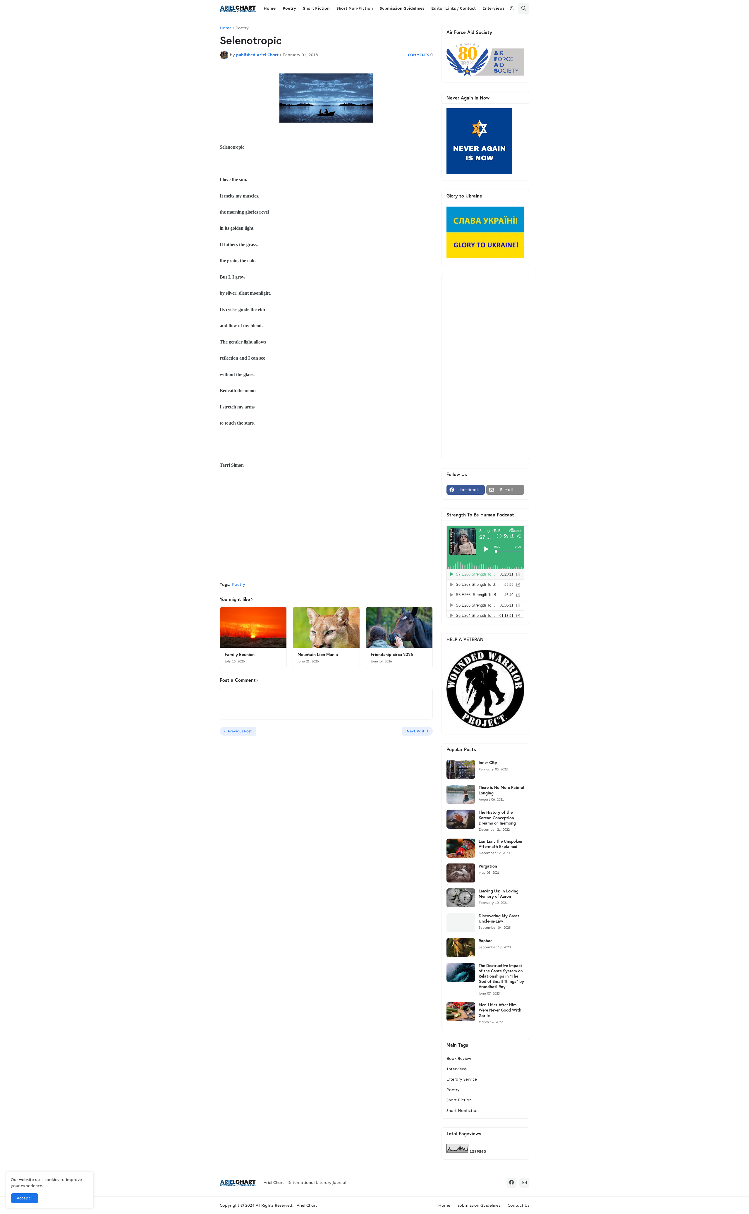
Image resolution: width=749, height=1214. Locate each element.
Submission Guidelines (479, 1205)
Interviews (456, 1069)
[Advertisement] (326, 533)
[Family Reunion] (253, 627)
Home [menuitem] (270, 8)
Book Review (458, 1058)
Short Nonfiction (462, 1110)
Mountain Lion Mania (318, 654)
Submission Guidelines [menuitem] (402, 8)
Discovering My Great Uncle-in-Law (499, 918)
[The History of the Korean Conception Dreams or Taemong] (460, 819)
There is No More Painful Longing (501, 790)
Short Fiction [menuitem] (316, 8)
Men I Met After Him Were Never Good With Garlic (500, 1010)
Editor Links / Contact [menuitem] (453, 8)
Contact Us (518, 1205)
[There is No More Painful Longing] (460, 794)
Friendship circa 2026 (392, 654)
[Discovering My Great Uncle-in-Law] (460, 922)
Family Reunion (240, 654)
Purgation (488, 866)
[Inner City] (460, 769)
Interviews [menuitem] (493, 8)
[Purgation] (460, 872)
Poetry (242, 28)
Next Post (416, 731)
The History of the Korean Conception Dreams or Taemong (497, 817)
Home (226, 28)
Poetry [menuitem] (289, 8)
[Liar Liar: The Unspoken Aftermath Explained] (460, 848)
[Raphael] (460, 947)
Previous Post (240, 731)
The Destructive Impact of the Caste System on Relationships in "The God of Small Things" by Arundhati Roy (501, 976)
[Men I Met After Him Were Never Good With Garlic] (460, 1011)
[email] (524, 1183)
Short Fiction (459, 1100)
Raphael (486, 940)
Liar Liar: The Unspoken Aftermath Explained (500, 844)
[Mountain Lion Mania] (326, 627)
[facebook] (511, 1183)
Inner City (488, 762)
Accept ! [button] (24, 1198)
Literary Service (461, 1079)
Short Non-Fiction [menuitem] (354, 8)
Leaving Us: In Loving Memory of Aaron (498, 893)
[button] (511, 8)
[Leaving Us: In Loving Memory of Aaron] (460, 897)
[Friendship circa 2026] (399, 627)
